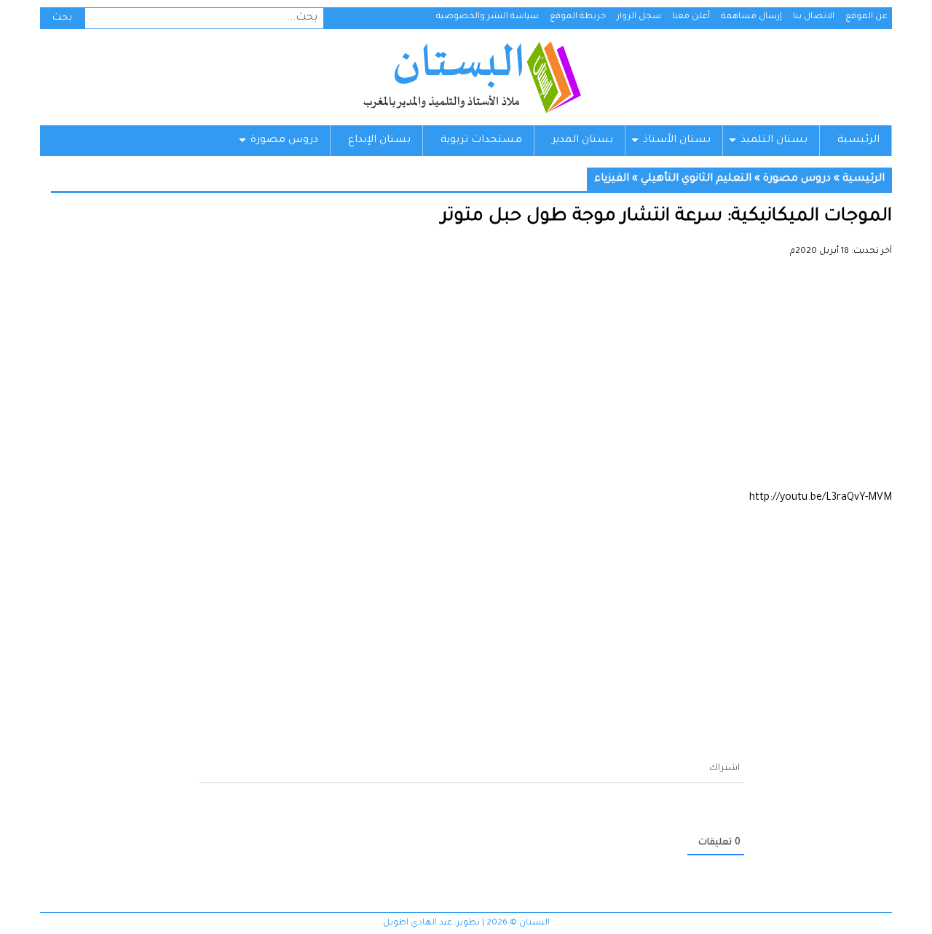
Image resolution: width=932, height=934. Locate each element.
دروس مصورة (284, 140)
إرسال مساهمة (751, 17)
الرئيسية (858, 140)
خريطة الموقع (578, 17)
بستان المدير (582, 140)
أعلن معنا (691, 17)
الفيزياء (611, 179)
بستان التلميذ (774, 140)
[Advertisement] (471, 379)
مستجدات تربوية (481, 140)
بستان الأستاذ (677, 140)
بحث (62, 18)
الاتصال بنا (813, 17)
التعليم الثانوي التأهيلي (696, 179)
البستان (471, 77)
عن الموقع (866, 17)
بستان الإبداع (379, 140)
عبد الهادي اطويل (417, 923)
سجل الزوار (639, 17)
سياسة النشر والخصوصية (487, 17)
